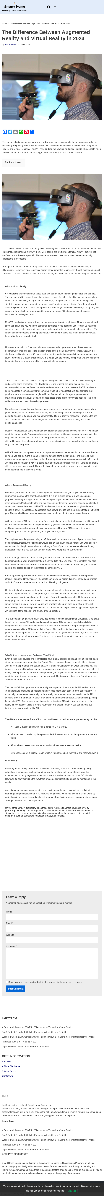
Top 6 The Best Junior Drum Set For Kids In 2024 (25, 1046)
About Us (6, 1061)
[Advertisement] (52, 864)
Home (4, 24)
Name (9, 912)
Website (10, 935)
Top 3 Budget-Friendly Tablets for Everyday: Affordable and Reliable (34, 1032)
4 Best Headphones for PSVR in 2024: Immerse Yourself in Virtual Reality (37, 1027)
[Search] (49, 7)
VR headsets (11, 294)
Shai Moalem (10, 44)
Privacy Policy (9, 1071)
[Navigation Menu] (55, 7)
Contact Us (7, 1076)
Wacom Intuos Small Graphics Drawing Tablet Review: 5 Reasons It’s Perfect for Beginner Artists (48, 1037)
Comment (11, 946)
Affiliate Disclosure (11, 1066)
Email (9, 923)
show (19, 162)
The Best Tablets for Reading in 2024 (20, 1042)
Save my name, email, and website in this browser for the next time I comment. (45, 982)
